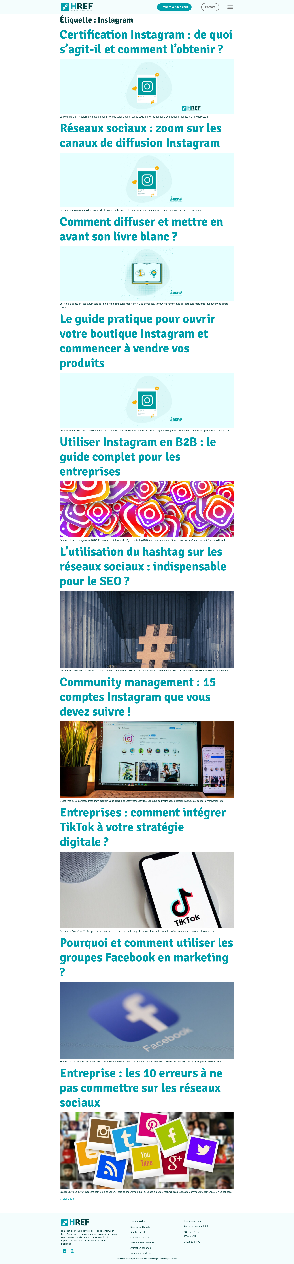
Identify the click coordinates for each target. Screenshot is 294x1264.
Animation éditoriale (140, 1248)
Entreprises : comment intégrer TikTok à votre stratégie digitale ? (143, 827)
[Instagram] (72, 1251)
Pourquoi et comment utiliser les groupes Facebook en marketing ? (146, 957)
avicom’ (174, 1259)
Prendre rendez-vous (174, 7)
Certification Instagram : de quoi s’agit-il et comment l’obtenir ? (146, 42)
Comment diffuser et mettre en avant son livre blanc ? (141, 229)
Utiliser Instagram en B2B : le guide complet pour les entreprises (138, 456)
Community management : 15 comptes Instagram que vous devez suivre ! (138, 697)
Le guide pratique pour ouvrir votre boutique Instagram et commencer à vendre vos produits (137, 341)
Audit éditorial (137, 1232)
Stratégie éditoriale (140, 1227)
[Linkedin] (64, 1251)
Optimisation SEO (139, 1237)
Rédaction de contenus (142, 1242)
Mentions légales (124, 1259)
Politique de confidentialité (144, 1259)
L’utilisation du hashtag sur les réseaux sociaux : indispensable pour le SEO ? (143, 566)
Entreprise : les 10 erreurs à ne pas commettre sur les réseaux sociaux (141, 1088)
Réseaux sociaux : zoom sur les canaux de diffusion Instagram (141, 135)
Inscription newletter (140, 1253)
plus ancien (67, 1198)
